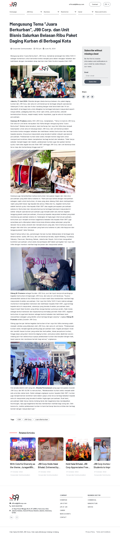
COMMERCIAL (92, 500)
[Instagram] (17, 517)
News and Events (101, 12)
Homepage (13, 12)
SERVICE (90, 507)
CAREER (62, 510)
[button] (83, 96)
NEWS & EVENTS (65, 514)
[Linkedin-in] (11, 517)
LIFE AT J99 (63, 507)
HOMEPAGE (63, 500)
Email (86, 72)
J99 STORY (63, 503)
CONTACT (63, 517)
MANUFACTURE (93, 503)
